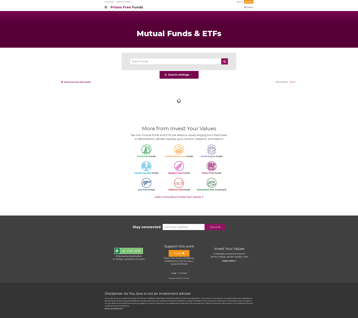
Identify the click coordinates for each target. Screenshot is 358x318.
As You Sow (109, 2)
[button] (224, 61)
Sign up (240, 2)
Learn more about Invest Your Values (178, 196)
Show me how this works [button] (77, 82)
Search (249, 7)
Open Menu (106, 7)
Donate (248, 2)
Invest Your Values (123, 2)
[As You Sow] (128, 251)
